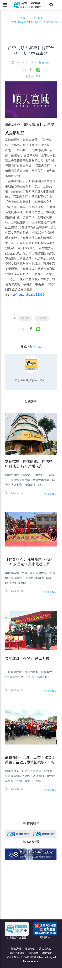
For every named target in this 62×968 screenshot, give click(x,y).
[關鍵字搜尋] (51, 5)
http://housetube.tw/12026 (26, 294)
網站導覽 (33, 953)
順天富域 (42, 318)
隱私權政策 (45, 949)
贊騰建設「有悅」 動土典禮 (27, 658)
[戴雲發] (18, 833)
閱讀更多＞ (50, 494)
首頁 (22, 18)
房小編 (45, 62)
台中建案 (38, 18)
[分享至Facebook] (31, 69)
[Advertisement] (31, 893)
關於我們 (16, 949)
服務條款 (30, 949)
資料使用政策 (17, 953)
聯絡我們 (47, 953)
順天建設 (25, 318)
